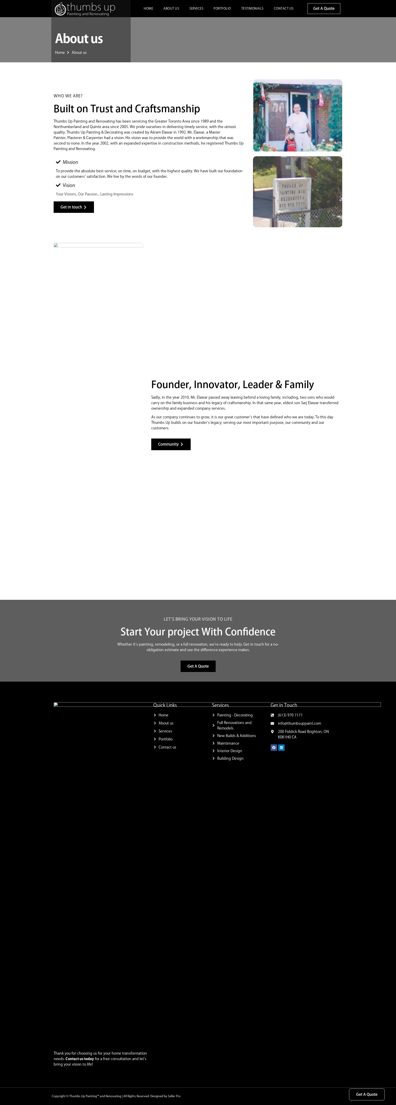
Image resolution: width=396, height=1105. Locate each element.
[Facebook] (274, 747)
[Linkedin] (281, 747)
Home (148, 8)
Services (196, 8)
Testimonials (252, 8)
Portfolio (222, 8)
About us (171, 8)
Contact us (284, 8)
